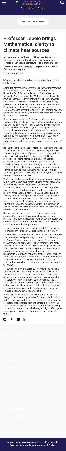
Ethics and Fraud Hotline (14, 361)
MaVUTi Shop (9, 353)
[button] (4, 4)
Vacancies (7, 341)
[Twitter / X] (11, 319)
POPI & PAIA (51, 445)
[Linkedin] (18, 319)
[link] (24, 8)
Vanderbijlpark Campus (13, 387)
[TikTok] (31, 416)
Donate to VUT (9, 357)
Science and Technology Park (17, 395)
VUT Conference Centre (14, 391)
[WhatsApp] (24, 319)
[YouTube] (37, 416)
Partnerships (8, 349)
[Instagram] (24, 416)
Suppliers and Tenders (13, 345)
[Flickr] (44, 416)
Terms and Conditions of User (32, 445)
